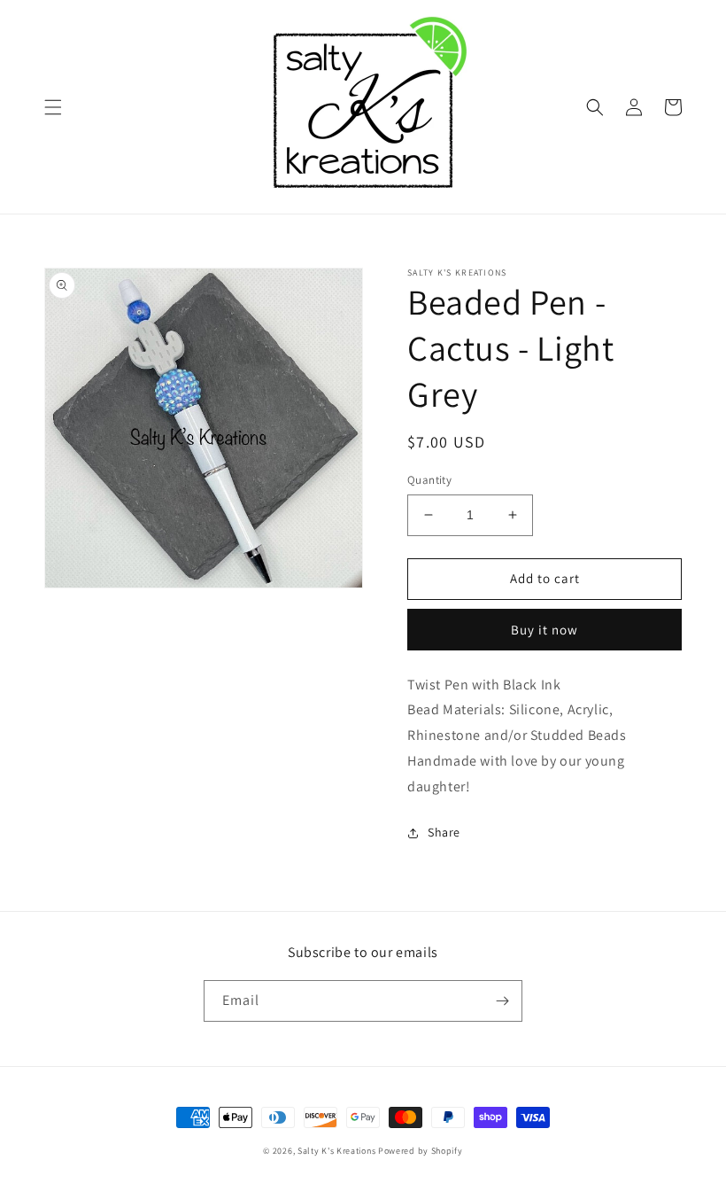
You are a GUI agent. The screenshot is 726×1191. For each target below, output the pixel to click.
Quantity (429, 479)
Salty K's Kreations (336, 1150)
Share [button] (444, 832)
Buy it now (544, 629)
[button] (53, 107)
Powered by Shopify (420, 1150)
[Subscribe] (502, 1001)
